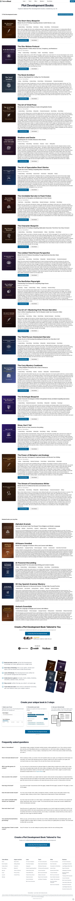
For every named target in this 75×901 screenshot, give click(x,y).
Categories (28, 866)
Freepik (42, 896)
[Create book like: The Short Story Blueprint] (50, 666)
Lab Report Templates (42, 879)
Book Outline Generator (54, 876)
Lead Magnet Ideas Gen (67, 886)
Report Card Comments (42, 876)
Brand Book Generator (66, 884)
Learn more (37, 734)
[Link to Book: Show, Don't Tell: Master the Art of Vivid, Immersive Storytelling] (9, 433)
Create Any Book (29, 876)
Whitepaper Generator (66, 870)
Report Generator (65, 868)
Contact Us (16, 866)
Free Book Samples (30, 863)
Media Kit (16, 868)
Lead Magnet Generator (67, 863)
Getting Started (17, 863)
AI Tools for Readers (30, 861)
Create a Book (5, 866)
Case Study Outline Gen (67, 882)
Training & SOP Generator (67, 875)
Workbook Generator (42, 866)
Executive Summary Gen (67, 888)
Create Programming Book (31, 868)
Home (3, 861)
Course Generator (29, 879)
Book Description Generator (53, 882)
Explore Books (39, 771)
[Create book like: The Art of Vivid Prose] (61, 676)
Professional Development (43, 868)
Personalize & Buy (23, 40)
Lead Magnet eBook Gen (67, 866)
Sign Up (72, 1)
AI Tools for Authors (54, 861)
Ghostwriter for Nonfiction (55, 866)
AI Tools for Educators (42, 861)
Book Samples (4, 863)
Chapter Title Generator (55, 879)
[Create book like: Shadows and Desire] (61, 686)
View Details (34, 40)
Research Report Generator (65, 873)
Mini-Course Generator (30, 881)
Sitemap (3, 876)
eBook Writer (52, 868)
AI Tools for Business (66, 861)
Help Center (16, 861)
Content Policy (17, 874)
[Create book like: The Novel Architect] (50, 676)
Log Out (3, 874)
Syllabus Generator (42, 874)
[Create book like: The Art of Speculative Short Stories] (50, 686)
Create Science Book (30, 874)
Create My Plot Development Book (65, 14)
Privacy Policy (16, 872)
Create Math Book (29, 872)
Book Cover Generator (54, 884)
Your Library (49, 1)
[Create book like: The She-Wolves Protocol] (61, 666)
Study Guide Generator (42, 863)
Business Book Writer (54, 870)
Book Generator (53, 863)
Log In (3, 872)
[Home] (5, 1)
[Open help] (73, 899)
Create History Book (30, 870)
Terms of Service (17, 870)
